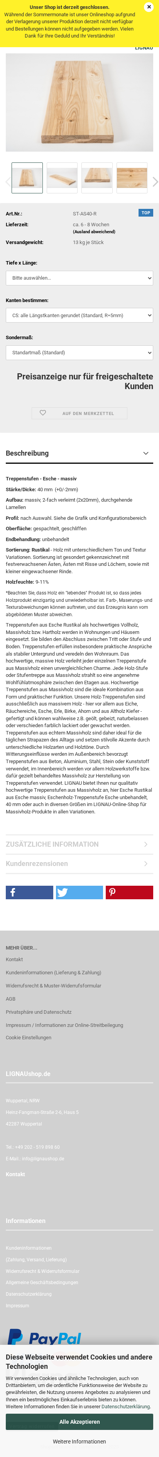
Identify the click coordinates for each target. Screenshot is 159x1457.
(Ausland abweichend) (94, 231)
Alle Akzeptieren (79, 1422)
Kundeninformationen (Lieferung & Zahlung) (53, 972)
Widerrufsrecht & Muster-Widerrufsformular (53, 986)
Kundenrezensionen (37, 863)
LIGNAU (144, 48)
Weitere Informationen (79, 1441)
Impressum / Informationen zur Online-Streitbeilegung (64, 1025)
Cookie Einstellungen (28, 1037)
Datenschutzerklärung (125, 1406)
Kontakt (14, 959)
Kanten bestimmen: (27, 300)
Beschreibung (27, 453)
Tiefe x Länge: (21, 263)
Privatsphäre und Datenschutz (38, 1012)
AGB (10, 999)
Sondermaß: (19, 337)
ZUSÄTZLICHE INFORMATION (52, 844)
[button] (29, 892)
